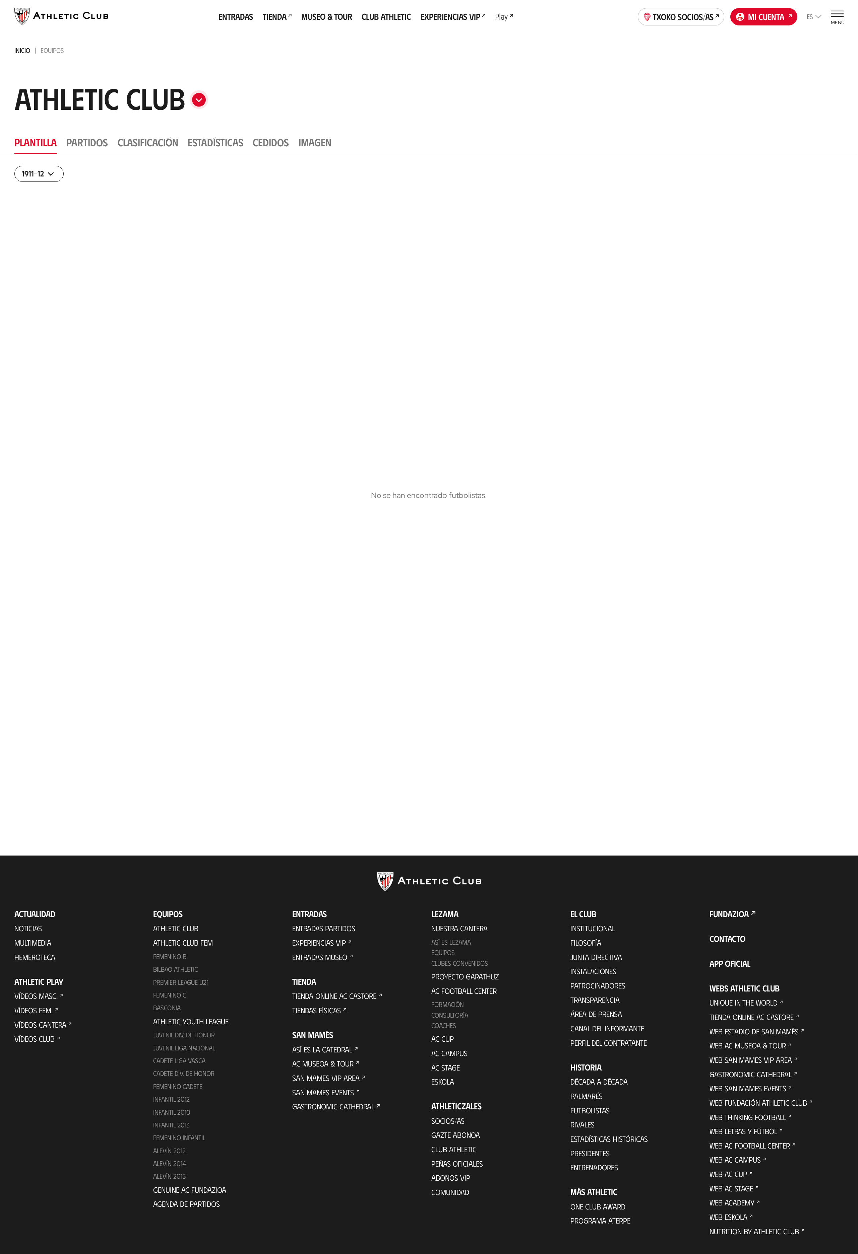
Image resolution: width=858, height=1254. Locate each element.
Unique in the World (744, 1006)
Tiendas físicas (316, 1014)
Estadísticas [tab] (215, 142)
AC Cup (442, 1042)
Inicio (22, 50)
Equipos (443, 956)
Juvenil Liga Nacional (184, 1051)
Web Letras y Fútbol (743, 1134)
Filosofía (585, 946)
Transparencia (595, 1003)
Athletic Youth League (191, 1025)
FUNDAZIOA (729, 917)
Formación (447, 1008)
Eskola (442, 1085)
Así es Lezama (451, 946)
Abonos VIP (450, 1181)
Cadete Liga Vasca (179, 1064)
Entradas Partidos (323, 932)
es (810, 16)
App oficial (730, 967)
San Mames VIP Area (326, 1081)
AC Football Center (464, 994)
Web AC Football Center (750, 1149)
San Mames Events (323, 1096)
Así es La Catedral (322, 1053)
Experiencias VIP (319, 946)
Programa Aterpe (600, 1224)
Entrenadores (594, 1171)
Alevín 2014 (169, 1167)
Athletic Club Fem (183, 946)
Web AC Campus (735, 1163)
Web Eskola (728, 1220)
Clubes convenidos (459, 967)
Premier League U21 (180, 986)
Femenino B (169, 960)
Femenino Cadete (177, 1090)
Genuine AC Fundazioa (189, 1193)
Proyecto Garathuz (465, 980)
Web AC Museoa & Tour (748, 1049)
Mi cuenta (766, 16)
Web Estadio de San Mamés (754, 1035)
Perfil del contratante (608, 1046)
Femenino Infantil (179, 1141)
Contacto (727, 942)
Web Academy (732, 1206)
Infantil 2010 (171, 1116)
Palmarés (586, 1099)
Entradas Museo (319, 960)
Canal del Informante (607, 1032)
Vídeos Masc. (36, 1000)
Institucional (592, 932)
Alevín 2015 (169, 1180)
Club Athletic (454, 1153)
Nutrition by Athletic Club (754, 1235)
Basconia (167, 1011)
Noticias (28, 932)
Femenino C (169, 998)
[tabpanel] (429, 492)
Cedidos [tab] (271, 142)
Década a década (599, 1085)
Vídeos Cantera (40, 1028)
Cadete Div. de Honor (183, 1077)
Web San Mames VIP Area (751, 1063)
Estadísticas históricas (609, 1142)
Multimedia (32, 946)
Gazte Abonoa (455, 1139)
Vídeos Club (34, 1042)
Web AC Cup (728, 1177)
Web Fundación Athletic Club (758, 1106)
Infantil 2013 (171, 1128)
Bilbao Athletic (175, 973)
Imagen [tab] (315, 142)
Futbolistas (590, 1114)
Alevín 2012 (169, 1154)
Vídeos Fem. (33, 1014)
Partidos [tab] (87, 142)
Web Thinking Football (748, 1120)
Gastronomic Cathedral (333, 1110)
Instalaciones (593, 975)
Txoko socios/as (683, 16)
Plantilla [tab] (35, 142)
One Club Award (597, 1210)
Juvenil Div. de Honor (184, 1038)
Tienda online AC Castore (334, 1000)
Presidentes (590, 1157)
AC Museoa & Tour (323, 1067)
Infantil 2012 (171, 1103)
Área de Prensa (596, 1018)
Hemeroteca (34, 960)
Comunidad (450, 1195)
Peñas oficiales (457, 1167)
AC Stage (445, 1071)
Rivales (582, 1128)
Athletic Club (175, 932)
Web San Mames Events (748, 1092)
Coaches (443, 1029)
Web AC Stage (731, 1192)
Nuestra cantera (459, 932)
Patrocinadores (597, 989)
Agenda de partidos (186, 1207)
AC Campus (449, 1056)
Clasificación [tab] (148, 142)
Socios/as (448, 1124)
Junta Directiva (596, 960)
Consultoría (449, 1019)
